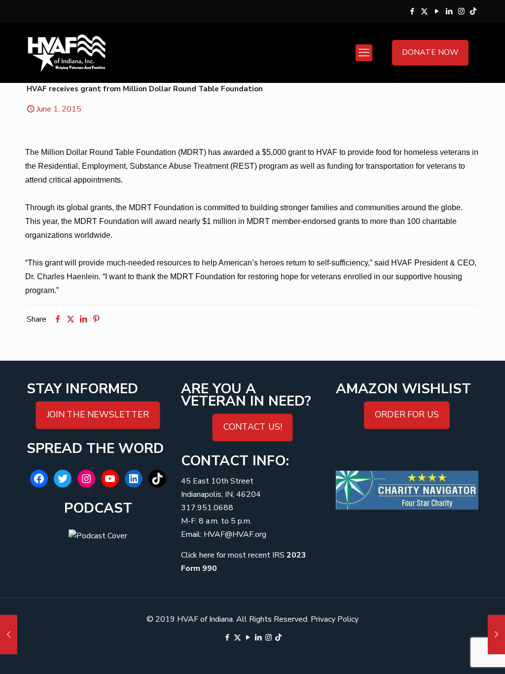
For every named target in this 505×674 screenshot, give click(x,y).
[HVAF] (67, 52)
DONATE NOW (430, 52)
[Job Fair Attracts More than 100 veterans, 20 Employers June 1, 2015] (496, 634)
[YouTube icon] (436, 11)
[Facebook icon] (412, 11)
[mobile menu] (364, 52)
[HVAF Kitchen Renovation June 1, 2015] (8, 634)
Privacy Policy (335, 619)
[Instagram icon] (461, 11)
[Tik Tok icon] (473, 11)
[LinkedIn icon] (449, 11)
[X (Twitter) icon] (424, 11)
